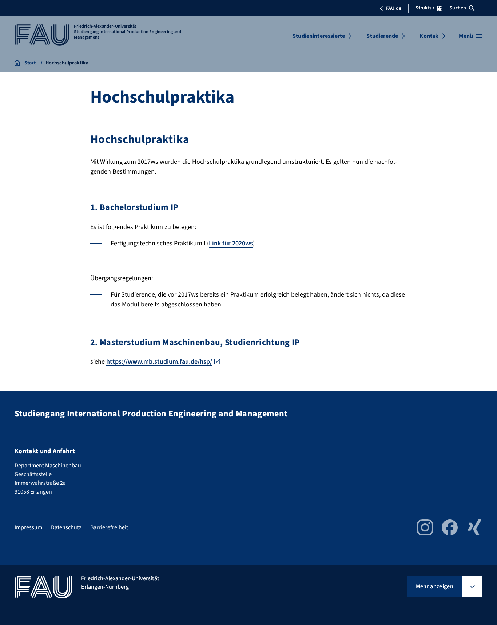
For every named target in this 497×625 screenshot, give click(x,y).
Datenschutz (66, 527)
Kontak (429, 36)
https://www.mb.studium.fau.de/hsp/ (159, 361)
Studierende (382, 36)
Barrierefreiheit (109, 527)
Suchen (457, 8)
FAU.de (393, 8)
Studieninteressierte (319, 36)
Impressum (28, 527)
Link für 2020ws (231, 243)
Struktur (425, 8)
